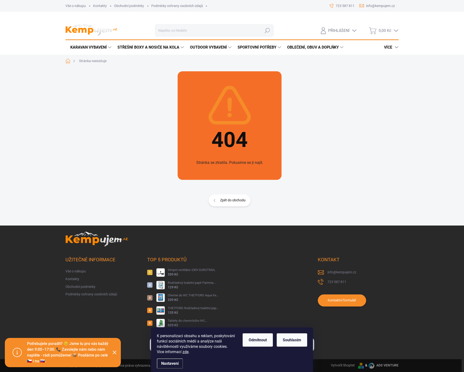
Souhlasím (292, 340)
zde (185, 352)
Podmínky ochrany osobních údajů (177, 6)
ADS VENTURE (387, 365)
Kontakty (100, 6)
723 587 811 (336, 282)
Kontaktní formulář (342, 300)
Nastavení (170, 363)
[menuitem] (89, 47)
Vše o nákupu (75, 6)
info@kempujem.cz (341, 272)
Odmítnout (258, 340)
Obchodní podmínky (129, 6)
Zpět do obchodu (233, 200)
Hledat (267, 30)
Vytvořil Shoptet (343, 365)
